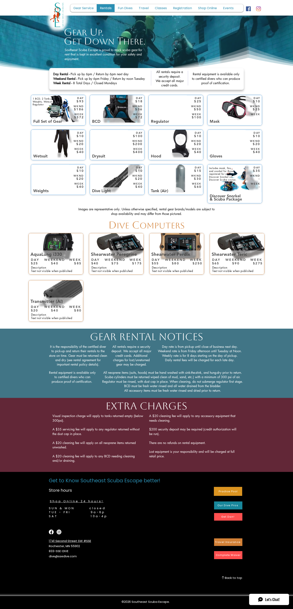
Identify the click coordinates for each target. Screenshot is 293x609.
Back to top (233, 578)
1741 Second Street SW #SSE (70, 541)
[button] (182, 8)
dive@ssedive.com (63, 556)
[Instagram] (258, 8)
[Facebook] (248, 8)
